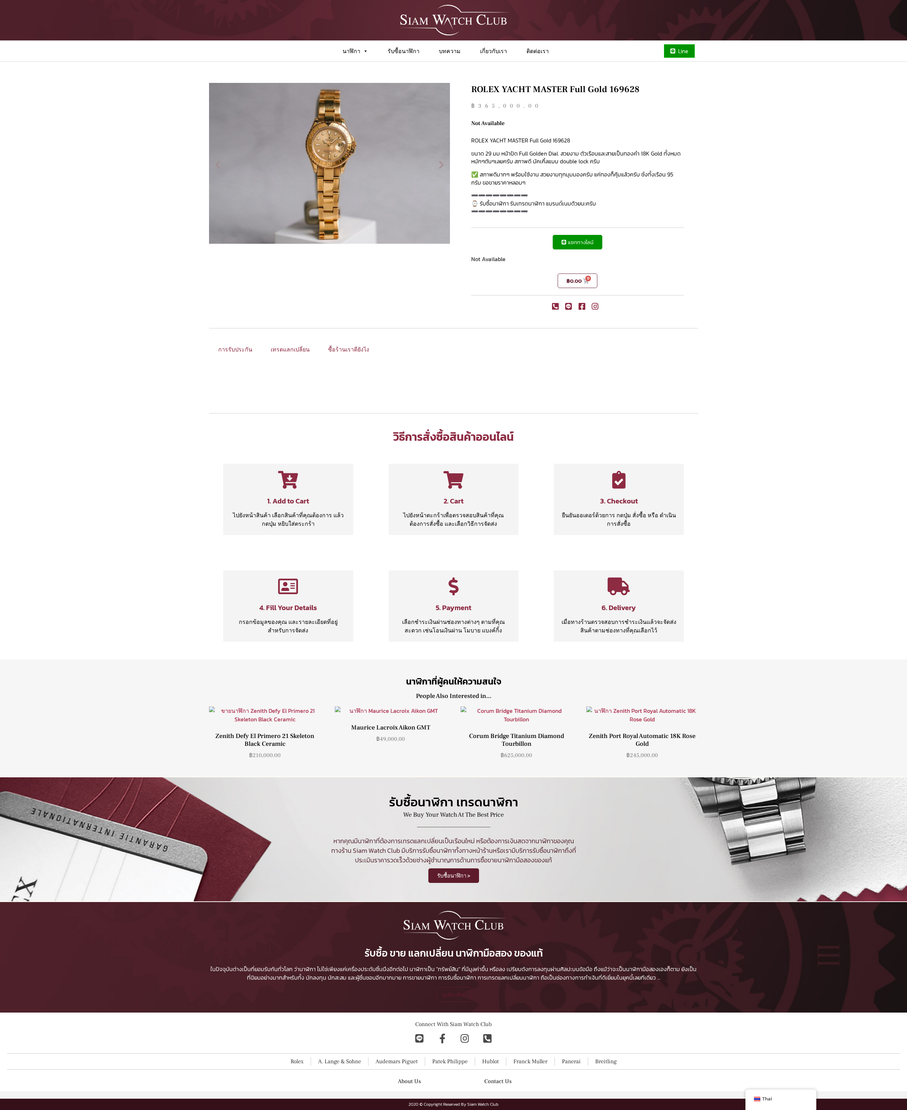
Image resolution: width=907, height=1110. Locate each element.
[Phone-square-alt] (487, 1038)
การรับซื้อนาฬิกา (457, 977)
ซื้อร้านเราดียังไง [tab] (348, 349)
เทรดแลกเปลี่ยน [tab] (290, 349)
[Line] (419, 1038)
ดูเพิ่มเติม (454, 994)
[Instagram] (464, 1038)
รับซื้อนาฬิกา (403, 51)
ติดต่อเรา (537, 51)
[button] (218, 164)
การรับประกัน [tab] (235, 349)
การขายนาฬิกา (420, 977)
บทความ (450, 51)
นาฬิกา (351, 51)
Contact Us (498, 1081)
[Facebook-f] (442, 1038)
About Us (409, 1081)
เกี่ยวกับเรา (493, 51)
